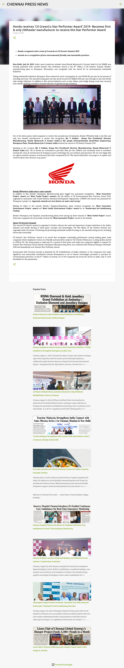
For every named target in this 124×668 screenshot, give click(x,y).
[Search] (51, 4)
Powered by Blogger (63, 665)
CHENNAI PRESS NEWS (27, 4)
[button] (14, 38)
